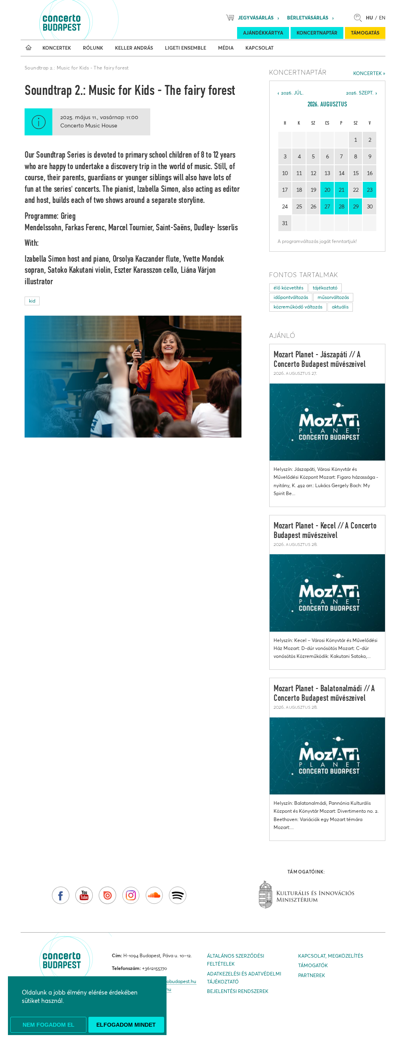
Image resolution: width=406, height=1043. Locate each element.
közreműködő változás (298, 307)
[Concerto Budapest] (88, 20)
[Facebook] (60, 895)
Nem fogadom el (49, 1025)
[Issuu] (107, 895)
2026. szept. (359, 93)
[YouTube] (84, 895)
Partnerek (311, 975)
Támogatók (313, 965)
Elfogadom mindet (126, 1025)
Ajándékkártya (263, 33)
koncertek (367, 73)
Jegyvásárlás (256, 18)
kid (32, 301)
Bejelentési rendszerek (237, 991)
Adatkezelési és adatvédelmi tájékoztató (244, 978)
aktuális (340, 307)
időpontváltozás (291, 297)
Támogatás (365, 33)
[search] (360, 18)
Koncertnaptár (317, 33)
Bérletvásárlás (307, 18)
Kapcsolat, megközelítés (330, 956)
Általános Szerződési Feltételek (235, 960)
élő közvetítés (288, 288)
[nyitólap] (28, 48)
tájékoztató (325, 288)
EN (382, 18)
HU (369, 18)
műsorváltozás (333, 297)
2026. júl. (292, 93)
